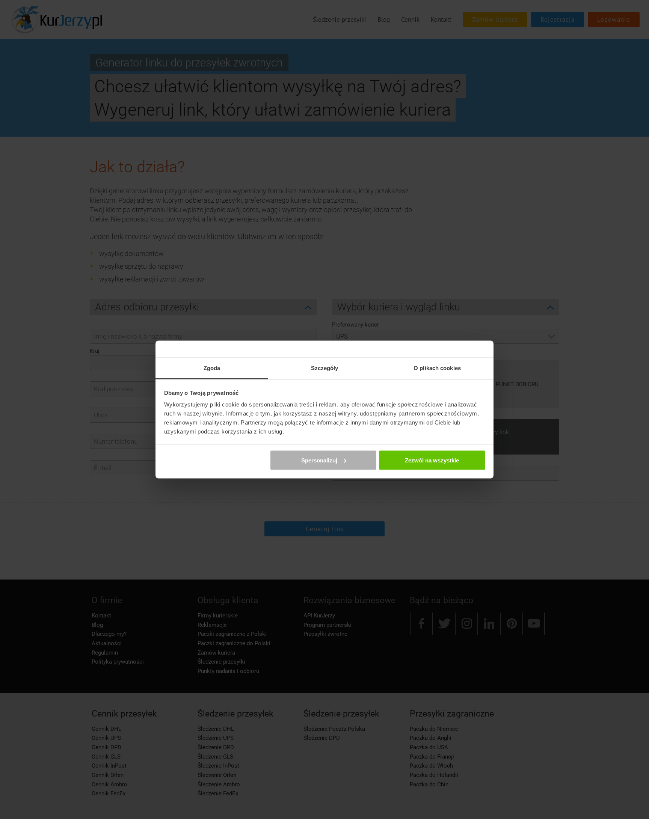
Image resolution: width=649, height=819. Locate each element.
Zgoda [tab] (212, 368)
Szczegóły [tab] (324, 368)
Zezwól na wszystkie (432, 460)
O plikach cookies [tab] (437, 368)
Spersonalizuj (319, 460)
